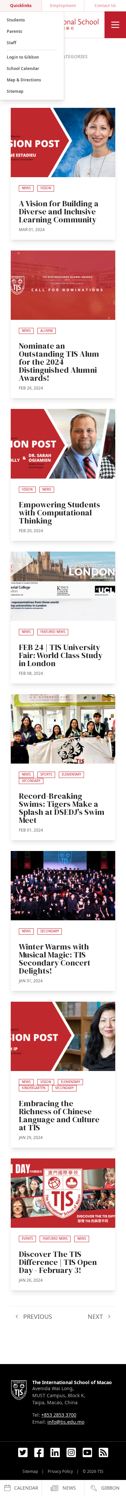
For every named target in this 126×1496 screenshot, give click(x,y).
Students (16, 20)
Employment (63, 5)
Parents (14, 31)
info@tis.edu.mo (65, 1422)
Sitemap (15, 91)
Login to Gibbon (23, 57)
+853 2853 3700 (58, 1415)
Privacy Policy (60, 1471)
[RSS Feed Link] (103, 1452)
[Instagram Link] (71, 1452)
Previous (37, 1316)
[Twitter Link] (23, 1452)
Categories (73, 56)
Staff (11, 43)
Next (96, 1316)
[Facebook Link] (39, 1452)
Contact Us (105, 5)
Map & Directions (24, 80)
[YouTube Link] (87, 1452)
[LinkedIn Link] (55, 1452)
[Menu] (115, 24)
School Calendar (23, 68)
